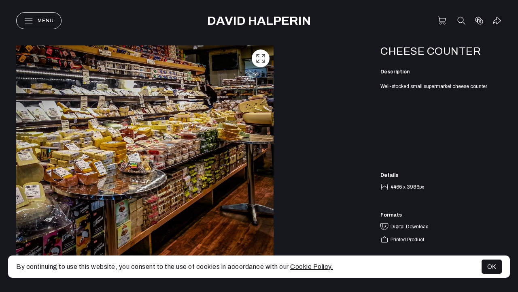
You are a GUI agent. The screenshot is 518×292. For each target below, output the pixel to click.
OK (491, 266)
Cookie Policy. (311, 266)
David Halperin (259, 20)
